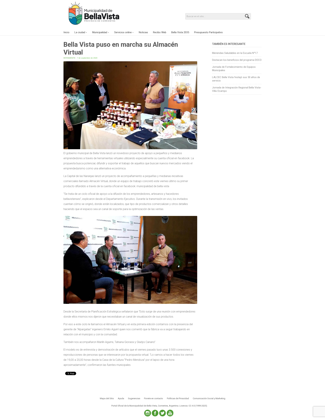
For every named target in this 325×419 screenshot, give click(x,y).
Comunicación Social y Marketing (209, 398)
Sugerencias (134, 398)
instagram (147, 413)
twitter (162, 413)
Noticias (143, 32)
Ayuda (121, 398)
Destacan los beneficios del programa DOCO (237, 59)
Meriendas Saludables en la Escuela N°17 (235, 53)
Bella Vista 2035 (180, 32)
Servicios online (123, 32)
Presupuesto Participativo (208, 32)
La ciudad (79, 32)
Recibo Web (159, 32)
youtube (170, 413)
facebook (155, 413)
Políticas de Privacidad (178, 398)
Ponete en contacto (153, 398)
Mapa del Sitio (107, 398)
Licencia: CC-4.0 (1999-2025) (193, 405)
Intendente (69, 58)
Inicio (66, 32)
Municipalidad (99, 32)
